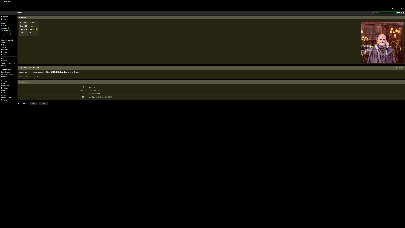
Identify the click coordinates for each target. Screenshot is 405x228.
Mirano (70, 72)
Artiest (19, 13)
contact (401, 9)
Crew (3, 83)
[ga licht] (401, 13)
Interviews (5, 50)
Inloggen (4, 17)
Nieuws (4, 26)
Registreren (5, 19)
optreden (92, 87)
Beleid (3, 90)
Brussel (76, 72)
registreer (43, 103)
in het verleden (94, 94)
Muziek (4, 65)
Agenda (4, 28)
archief (401, 67)
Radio (3, 54)
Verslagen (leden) (8, 63)
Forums (4, 61)
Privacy (4, 100)
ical (395, 67)
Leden (3, 58)
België (32, 29)
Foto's (3, 45)
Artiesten (5, 70)
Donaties (4, 88)
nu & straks (5, 33)
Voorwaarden (6, 97)
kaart (3, 35)
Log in (33, 103)
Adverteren (5, 95)
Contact (4, 81)
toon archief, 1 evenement (28, 76)
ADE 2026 (5, 30)
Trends (3, 42)
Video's (4, 47)
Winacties (7, 40)
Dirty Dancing (61, 72)
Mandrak (22, 17)
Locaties (4, 72)
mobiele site (394, 9)
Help (3, 93)
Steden (4, 77)
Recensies (5, 52)
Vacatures (5, 86)
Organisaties (6, 74)
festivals (4, 38)
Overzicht (4, 23)
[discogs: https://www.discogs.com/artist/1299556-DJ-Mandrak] (30, 34)
